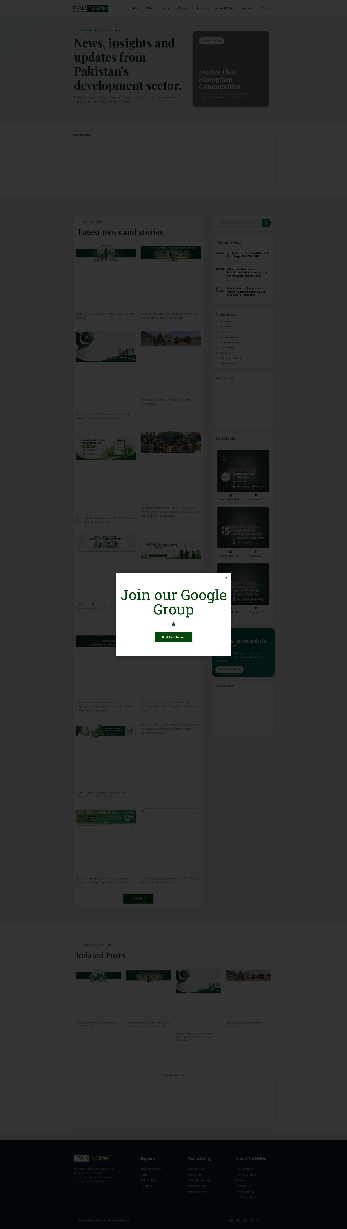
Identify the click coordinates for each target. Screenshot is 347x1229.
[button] (173, 637)
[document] (173, 614)
